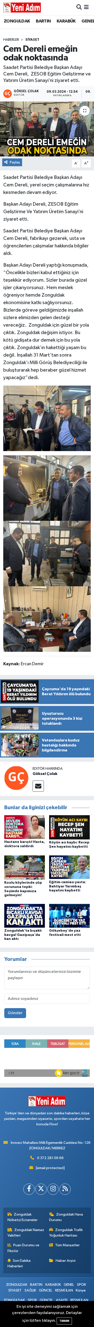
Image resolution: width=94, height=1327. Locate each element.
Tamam (64, 1321)
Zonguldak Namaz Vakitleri (26, 1232)
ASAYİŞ (62, 1300)
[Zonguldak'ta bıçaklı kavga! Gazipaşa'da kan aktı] (24, 915)
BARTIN (43, 21)
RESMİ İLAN (64, 1290)
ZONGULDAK (17, 21)
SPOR (81, 1285)
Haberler (11, 39)
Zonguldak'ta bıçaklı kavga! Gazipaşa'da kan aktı (23, 935)
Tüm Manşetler (67, 1245)
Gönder (15, 1013)
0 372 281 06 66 (50, 1158)
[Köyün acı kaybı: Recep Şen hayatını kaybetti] (69, 827)
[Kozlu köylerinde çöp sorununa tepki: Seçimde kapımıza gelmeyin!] (24, 867)
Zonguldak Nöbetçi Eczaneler (23, 1217)
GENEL (69, 1285)
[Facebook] (29, 1189)
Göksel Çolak (45, 774)
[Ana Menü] (86, 7)
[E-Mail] (38, 786)
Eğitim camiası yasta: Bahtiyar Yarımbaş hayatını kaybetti (67, 886)
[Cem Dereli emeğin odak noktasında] (47, 128)
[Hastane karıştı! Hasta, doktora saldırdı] (24, 827)
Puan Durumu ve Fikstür (24, 1248)
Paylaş (15, 162)
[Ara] (79, 7)
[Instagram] (53, 1189)
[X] (41, 1189)
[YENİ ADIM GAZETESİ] (22, 7)
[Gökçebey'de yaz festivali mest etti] (69, 915)
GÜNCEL (45, 1290)
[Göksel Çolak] (16, 778)
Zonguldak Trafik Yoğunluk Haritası (66, 1232)
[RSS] (65, 1189)
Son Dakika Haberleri (19, 1263)
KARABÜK (66, 21)
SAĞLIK (30, 1290)
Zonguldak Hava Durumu (66, 1217)
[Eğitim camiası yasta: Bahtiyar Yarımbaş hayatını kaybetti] (69, 867)
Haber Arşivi (65, 1261)
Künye (81, 1290)
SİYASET (32, 39)
